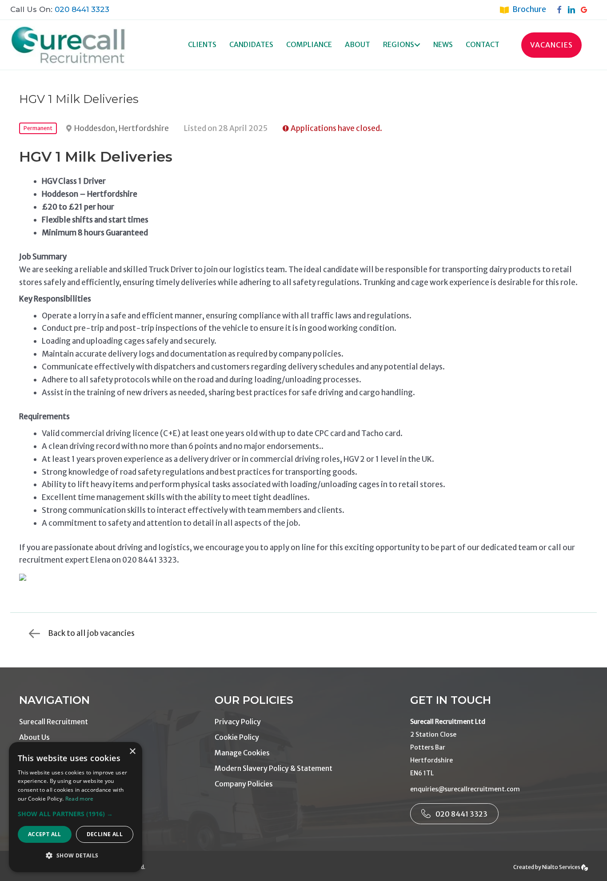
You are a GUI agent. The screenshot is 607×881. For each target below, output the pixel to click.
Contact (482, 44)
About (357, 44)
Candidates (251, 44)
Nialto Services (561, 867)
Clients (202, 44)
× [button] (132, 751)
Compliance (309, 44)
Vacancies (551, 44)
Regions (398, 44)
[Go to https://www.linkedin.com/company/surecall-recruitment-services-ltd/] (573, 9)
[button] (417, 45)
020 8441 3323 (82, 9)
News (443, 44)
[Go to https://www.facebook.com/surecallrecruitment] (561, 9)
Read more (79, 798)
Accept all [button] (44, 834)
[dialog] (75, 807)
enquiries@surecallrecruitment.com (465, 789)
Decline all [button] (105, 834)
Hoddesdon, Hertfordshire (121, 128)
